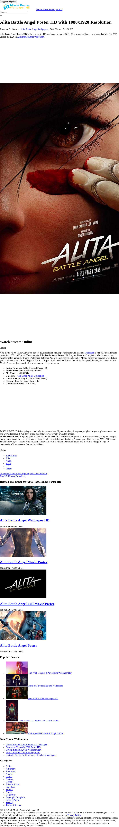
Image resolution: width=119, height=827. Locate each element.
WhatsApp (20, 473)
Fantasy (9, 779)
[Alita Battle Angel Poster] (23, 639)
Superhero (10, 787)
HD (7, 466)
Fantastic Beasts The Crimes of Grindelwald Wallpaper (31, 755)
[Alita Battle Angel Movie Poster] (23, 556)
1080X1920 (11, 455)
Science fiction (12, 784)
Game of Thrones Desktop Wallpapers (45, 685)
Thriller (9, 789)
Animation (11, 771)
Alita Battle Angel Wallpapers (34, 29)
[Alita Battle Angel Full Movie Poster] (23, 597)
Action (9, 766)
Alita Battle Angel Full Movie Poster (27, 604)
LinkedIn (38, 473)
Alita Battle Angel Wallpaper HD (24, 520)
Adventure (11, 769)
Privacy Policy (12, 800)
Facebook (11, 473)
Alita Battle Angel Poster (18, 645)
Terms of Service (13, 805)
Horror (9, 782)
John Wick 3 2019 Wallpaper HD (43, 698)
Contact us (11, 794)
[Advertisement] (59, 60)
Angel (8, 461)
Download (20, 476)
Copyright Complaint (15, 797)
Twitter (3, 473)
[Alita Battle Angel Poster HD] (59, 188)
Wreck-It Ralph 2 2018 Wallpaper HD (23, 750)
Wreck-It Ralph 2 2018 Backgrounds (23, 752)
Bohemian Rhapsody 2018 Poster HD (23, 747)
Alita (8, 458)
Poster (8, 468)
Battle (8, 463)
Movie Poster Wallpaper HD (49, 9)
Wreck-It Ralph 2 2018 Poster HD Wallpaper (26, 744)
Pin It (44, 473)
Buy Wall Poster (7, 476)
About (9, 792)
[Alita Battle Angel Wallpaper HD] (23, 514)
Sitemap (9, 802)
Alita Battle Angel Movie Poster (23, 562)
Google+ (29, 473)
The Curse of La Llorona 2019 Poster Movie (38, 720)
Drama (9, 776)
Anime (9, 774)
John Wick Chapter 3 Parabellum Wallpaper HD (50, 673)
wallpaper (89, 352)
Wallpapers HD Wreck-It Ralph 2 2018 (45, 733)
